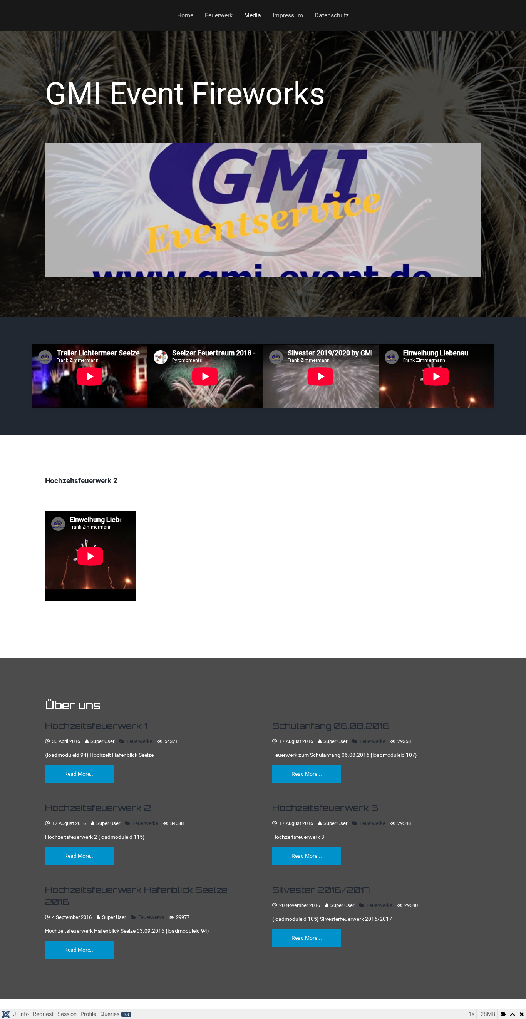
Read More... (79, 773)
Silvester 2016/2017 (321, 890)
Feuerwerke (140, 741)
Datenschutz (332, 15)
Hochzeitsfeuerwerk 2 (98, 808)
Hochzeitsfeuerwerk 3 (325, 808)
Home (185, 15)
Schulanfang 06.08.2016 (331, 726)
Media (252, 15)
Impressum (288, 15)
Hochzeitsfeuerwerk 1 (96, 726)
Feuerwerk (219, 15)
